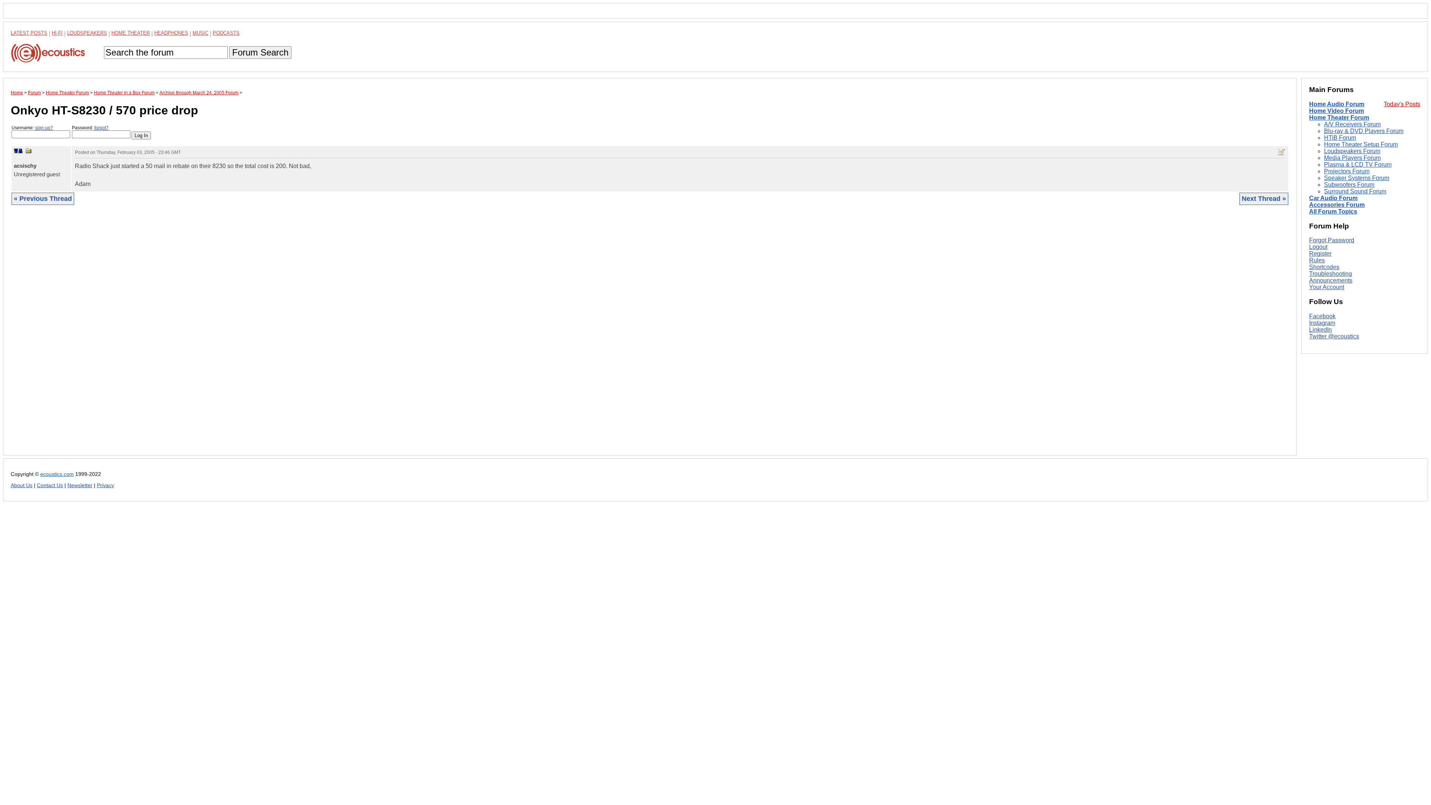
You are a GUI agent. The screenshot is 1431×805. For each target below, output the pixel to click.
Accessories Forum (1337, 205)
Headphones (171, 33)
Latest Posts (29, 33)
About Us (21, 485)
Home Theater (130, 33)
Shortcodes (1324, 267)
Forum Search (260, 52)
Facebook (1322, 316)
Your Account (1326, 287)
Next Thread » (1264, 198)
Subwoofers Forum (1349, 184)
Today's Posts (1402, 104)
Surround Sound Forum (1355, 191)
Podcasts (226, 33)
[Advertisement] (234, 336)
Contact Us (50, 485)
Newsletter (79, 485)
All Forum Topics (1333, 211)
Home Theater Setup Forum (1361, 144)
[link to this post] (28, 150)
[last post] (20, 151)
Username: (32, 127)
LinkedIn (1320, 329)
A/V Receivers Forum (1352, 124)
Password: (90, 127)
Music (200, 33)
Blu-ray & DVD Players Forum (1363, 131)
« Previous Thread (43, 198)
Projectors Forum (1347, 171)
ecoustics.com (57, 474)
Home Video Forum (1336, 111)
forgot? (101, 127)
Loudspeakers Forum (1352, 151)
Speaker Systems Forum (1356, 178)
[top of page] (16, 151)
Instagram (1322, 323)
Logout (1318, 247)
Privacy (105, 485)
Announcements (1330, 280)
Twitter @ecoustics (1334, 336)
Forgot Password (1331, 240)
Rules (1317, 260)
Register (1320, 253)
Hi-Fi (57, 33)
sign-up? (44, 127)
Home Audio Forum (1336, 104)
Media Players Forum (1352, 158)
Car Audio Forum (1333, 198)
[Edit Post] (1281, 152)
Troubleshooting (1330, 274)
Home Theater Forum (1339, 117)
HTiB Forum (1340, 138)
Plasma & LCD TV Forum (1357, 164)
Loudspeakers (87, 33)
